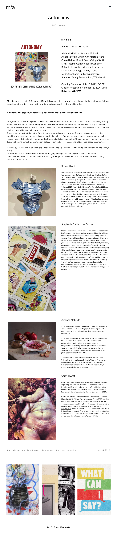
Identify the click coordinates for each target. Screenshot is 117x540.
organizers (48, 450)
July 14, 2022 (103, 450)
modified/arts (63, 527)
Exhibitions (59, 25)
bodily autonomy (32, 450)
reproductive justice (66, 450)
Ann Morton (14, 450)
